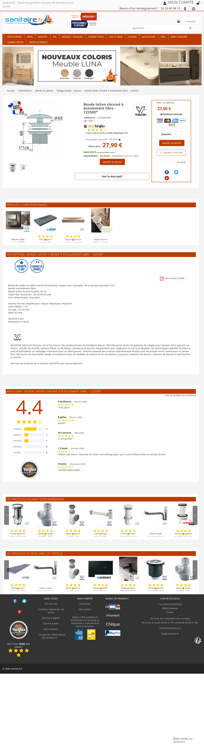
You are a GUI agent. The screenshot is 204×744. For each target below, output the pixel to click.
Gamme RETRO (15, 42)
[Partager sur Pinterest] (167, 178)
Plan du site (51, 603)
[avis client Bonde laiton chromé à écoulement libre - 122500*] (89, 129)
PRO (163, 36)
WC (54, 36)
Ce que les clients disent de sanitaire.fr (52, 636)
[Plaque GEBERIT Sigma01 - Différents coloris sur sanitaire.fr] (100, 569)
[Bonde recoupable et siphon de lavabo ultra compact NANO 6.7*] (183, 514)
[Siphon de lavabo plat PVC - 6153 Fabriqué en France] (183, 569)
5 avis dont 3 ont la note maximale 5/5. (106, 133)
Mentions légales (51, 617)
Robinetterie (96, 36)
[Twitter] (176, 172)
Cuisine (132, 36)
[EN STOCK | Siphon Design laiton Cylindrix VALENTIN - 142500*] (100, 514)
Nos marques (51, 629)
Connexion (85, 603)
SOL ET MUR (115, 36)
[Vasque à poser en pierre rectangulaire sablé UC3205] (73, 220)
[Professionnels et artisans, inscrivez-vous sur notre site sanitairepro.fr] (84, 23)
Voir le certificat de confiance (180, 395)
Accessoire (148, 36)
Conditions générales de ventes (51, 611)
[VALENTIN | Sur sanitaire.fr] (141, 110)
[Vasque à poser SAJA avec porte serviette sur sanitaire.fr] (100, 220)
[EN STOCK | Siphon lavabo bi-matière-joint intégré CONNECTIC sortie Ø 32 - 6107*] (73, 569)
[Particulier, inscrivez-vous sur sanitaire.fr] (84, 16)
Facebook (15, 601)
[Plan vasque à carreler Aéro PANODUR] (45, 220)
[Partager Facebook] (167, 172)
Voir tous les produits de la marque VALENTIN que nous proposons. (47, 363)
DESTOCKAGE (14, 36)
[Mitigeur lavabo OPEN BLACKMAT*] (128, 569)
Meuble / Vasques (72, 36)
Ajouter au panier (112, 161)
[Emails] (193, 8)
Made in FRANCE (38, 42)
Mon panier (85, 609)
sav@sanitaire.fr (170, 633)
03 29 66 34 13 (170, 8)
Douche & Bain (51, 623)
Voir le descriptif (112, 176)
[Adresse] (185, 8)
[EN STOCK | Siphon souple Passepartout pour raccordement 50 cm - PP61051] (45, 569)
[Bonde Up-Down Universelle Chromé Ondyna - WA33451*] (18, 514)
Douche (42, 36)
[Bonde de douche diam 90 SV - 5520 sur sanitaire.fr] (156, 569)
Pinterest (19, 612)
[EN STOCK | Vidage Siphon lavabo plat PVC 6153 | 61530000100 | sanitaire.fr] (45, 514)
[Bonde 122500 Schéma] (39, 130)
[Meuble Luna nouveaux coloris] (102, 65)
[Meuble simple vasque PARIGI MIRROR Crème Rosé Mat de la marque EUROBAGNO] (18, 220)
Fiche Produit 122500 (174, 278)
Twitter (24, 601)
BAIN (30, 36)
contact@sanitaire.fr (170, 628)
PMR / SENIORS (179, 36)
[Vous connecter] (198, 3)
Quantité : (166, 134)
